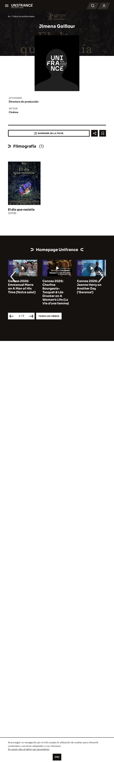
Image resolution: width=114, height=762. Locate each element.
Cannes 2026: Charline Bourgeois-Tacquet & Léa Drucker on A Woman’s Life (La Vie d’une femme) (55, 292)
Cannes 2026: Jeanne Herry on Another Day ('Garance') (89, 286)
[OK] (57, 757)
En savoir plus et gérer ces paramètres (28, 749)
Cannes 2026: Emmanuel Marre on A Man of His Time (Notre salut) (22, 286)
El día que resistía (21, 209)
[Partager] (94, 133)
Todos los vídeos (48, 316)
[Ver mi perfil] (104, 6)
